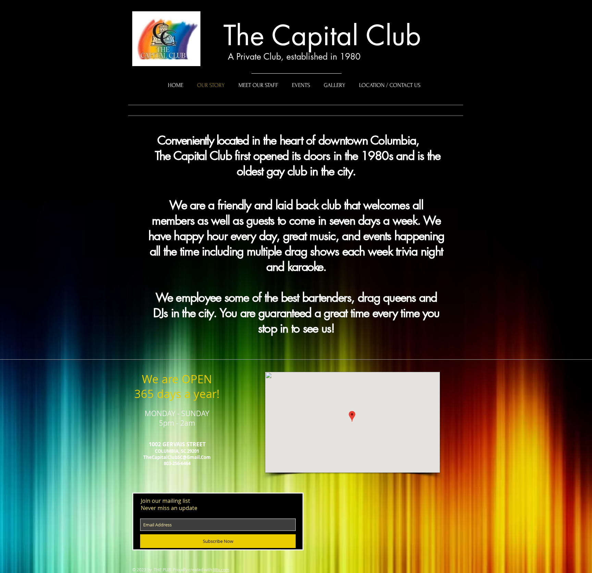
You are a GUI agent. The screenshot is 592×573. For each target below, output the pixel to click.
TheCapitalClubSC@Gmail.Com (177, 457)
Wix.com (221, 569)
